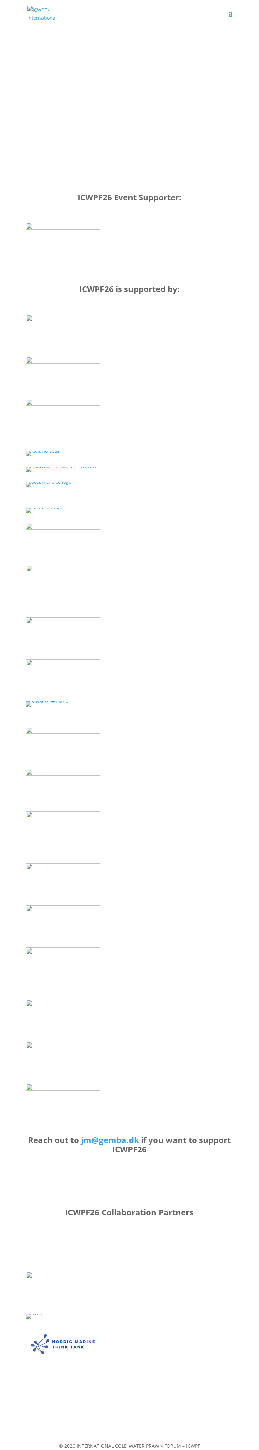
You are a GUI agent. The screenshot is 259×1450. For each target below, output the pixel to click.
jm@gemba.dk (110, 1139)
